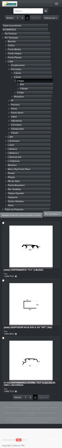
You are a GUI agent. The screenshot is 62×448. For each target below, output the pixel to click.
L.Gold (11, 144)
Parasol (11, 173)
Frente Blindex (14, 49)
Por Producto (11, 33)
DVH (22, 84)
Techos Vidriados (16, 201)
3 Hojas (20, 80)
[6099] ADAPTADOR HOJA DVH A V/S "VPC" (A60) (28, 327)
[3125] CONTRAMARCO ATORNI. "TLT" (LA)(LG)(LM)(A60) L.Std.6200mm (29, 383)
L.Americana (13, 140)
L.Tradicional (13, 161)
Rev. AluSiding (14, 189)
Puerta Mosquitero (16, 185)
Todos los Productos (14, 209)
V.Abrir (14, 116)
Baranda (12, 41)
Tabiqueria (12, 197)
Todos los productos (12, 25)
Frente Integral (14, 53)
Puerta (14, 108)
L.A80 (10, 136)
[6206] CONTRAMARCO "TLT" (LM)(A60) (23, 269)
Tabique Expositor (16, 193)
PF (12, 100)
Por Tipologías (11, 37)
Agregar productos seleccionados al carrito (21, 215)
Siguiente (35, 17)
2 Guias (17, 73)
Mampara (12, 165)
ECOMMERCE (9, 29)
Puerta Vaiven (17, 112)
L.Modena (12, 148)
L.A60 (10, 61)
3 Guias (17, 77)
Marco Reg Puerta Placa (19, 169)
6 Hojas (20, 92)
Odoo (18, 440)
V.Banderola (16, 120)
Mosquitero (19, 96)
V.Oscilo (14, 132)
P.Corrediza (16, 69)
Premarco (15, 104)
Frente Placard (14, 57)
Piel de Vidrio (14, 181)
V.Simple (24, 88)
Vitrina (11, 205)
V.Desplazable (17, 128)
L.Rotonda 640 (14, 157)
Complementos (18, 65)
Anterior (10, 17)
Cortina (11, 45)
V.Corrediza (16, 124)
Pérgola (11, 177)
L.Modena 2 (13, 152)
